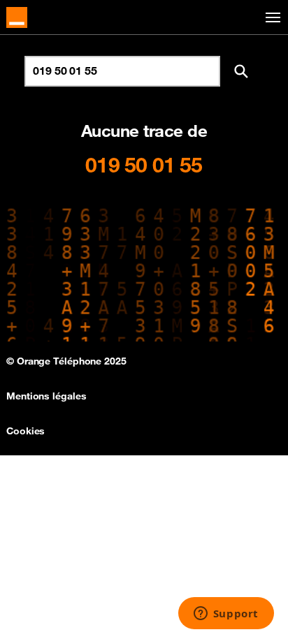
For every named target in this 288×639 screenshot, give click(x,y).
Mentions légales (46, 396)
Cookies (25, 430)
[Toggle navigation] (270, 18)
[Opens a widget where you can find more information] (226, 614)
